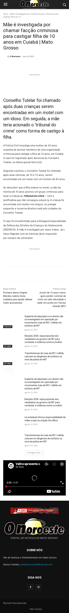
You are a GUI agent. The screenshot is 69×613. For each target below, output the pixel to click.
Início (5, 14)
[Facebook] (16, 64)
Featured (7, 327)
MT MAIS (7, 346)
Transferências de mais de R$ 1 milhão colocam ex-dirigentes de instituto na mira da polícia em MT (44, 356)
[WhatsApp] (38, 64)
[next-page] (10, 370)
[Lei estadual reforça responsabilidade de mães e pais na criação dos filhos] (12, 422)
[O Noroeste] (5, 56)
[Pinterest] (31, 64)
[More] (46, 64)
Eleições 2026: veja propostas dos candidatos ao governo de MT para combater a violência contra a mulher (43, 339)
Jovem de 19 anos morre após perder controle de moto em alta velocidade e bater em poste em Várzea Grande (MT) (51, 299)
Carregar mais (33, 452)
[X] (24, 64)
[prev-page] (5, 370)
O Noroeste (15, 56)
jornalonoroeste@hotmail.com (36, 564)
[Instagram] (38, 587)
